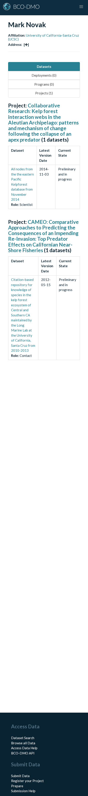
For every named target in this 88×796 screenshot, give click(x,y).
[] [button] (26, 44)
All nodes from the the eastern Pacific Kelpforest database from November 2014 (22, 184)
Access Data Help (24, 748)
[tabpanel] (44, 236)
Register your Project (27, 781)
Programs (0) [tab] (44, 84)
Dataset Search (22, 738)
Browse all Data (23, 743)
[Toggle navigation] (81, 6)
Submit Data (20, 776)
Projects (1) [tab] (44, 93)
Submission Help (23, 791)
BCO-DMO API (23, 753)
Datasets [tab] (44, 66)
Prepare (17, 786)
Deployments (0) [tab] (44, 75)
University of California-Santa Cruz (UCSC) (43, 37)
